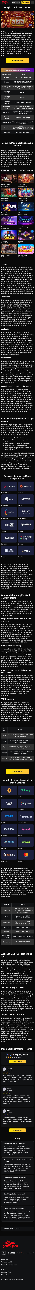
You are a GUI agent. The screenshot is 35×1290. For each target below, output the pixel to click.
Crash (20, 170)
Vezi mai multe (17, 1130)
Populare (3, 170)
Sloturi (28, 170)
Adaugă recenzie (17, 1061)
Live (12, 170)
